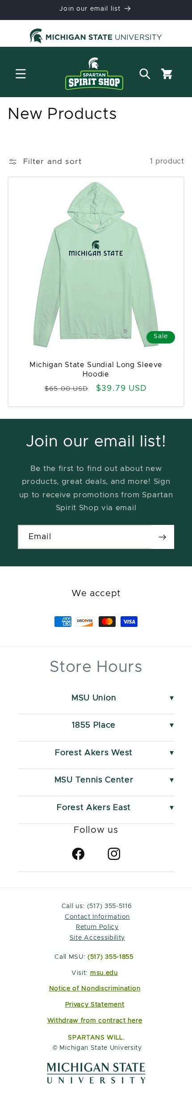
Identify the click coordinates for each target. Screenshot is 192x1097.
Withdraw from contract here (94, 1021)
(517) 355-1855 (111, 957)
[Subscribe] (162, 537)
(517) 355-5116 (108, 906)
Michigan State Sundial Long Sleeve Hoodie (95, 369)
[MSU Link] (96, 1081)
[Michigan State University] (96, 37)
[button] (20, 73)
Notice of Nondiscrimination (95, 989)
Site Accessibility (97, 938)
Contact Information (97, 917)
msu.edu (104, 973)
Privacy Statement (95, 1005)
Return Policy (97, 927)
